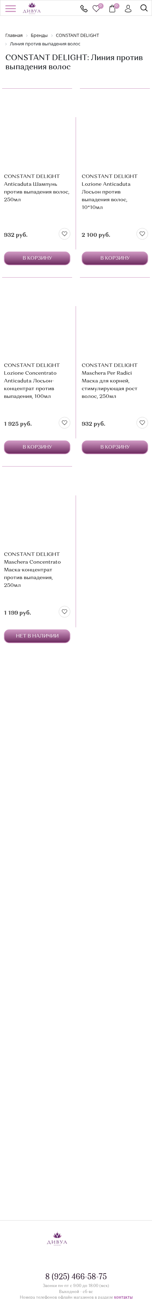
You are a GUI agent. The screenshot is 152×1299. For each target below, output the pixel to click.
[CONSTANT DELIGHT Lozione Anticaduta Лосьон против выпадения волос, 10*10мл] (115, 129)
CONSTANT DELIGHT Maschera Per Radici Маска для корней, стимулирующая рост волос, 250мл (110, 381)
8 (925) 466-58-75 (84, 8)
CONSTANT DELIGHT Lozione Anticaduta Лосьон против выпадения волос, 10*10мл (110, 192)
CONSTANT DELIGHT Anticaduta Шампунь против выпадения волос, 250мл (36, 188)
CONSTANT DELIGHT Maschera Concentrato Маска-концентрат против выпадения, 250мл (32, 570)
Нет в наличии (37, 636)
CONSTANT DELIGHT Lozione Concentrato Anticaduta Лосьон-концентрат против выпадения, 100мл (32, 381)
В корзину (37, 258)
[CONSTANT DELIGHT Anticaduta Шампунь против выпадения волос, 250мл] (37, 129)
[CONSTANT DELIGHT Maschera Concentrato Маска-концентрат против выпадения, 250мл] (37, 507)
